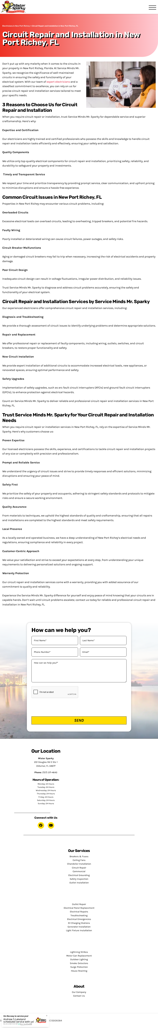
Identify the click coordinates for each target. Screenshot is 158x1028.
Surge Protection (79, 967)
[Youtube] (51, 825)
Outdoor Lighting (79, 959)
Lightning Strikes (79, 952)
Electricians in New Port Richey (16, 26)
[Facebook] (41, 825)
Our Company (79, 992)
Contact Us (79, 995)
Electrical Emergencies (79, 919)
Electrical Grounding (79, 875)
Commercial (79, 871)
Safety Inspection (79, 879)
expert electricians (58, 81)
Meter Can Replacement (79, 955)
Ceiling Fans (79, 860)
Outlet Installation (79, 882)
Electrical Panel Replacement (79, 908)
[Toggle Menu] (152, 8)
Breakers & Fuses (79, 856)
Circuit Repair (79, 867)
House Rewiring (79, 970)
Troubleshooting (79, 915)
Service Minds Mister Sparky (14, 7)
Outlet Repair (79, 904)
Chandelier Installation (79, 863)
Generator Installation (79, 926)
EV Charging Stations (79, 923)
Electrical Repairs (79, 911)
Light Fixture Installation (79, 930)
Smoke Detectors (79, 963)
